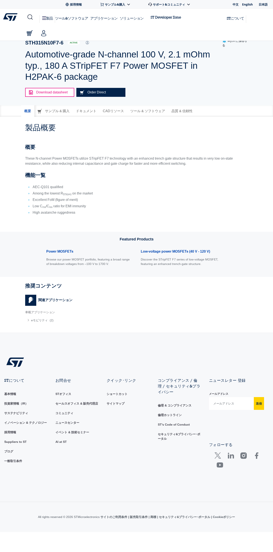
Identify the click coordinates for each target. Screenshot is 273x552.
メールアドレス (218, 393)
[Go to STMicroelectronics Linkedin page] (231, 456)
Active (74, 42)
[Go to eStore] (30, 33)
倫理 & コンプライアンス (175, 405)
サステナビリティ (16, 413)
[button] (30, 17)
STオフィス (63, 394)
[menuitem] (78, 320)
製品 (49, 18)
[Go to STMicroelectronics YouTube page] (220, 466)
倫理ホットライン (170, 415)
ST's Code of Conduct (174, 424)
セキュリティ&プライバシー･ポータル (184, 517)
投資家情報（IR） (16, 403)
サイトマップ (116, 403)
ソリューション (132, 18)
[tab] (27, 111)
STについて (235, 18)
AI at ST (61, 441)
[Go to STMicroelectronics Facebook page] (256, 456)
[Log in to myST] (43, 33)
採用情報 (10, 432)
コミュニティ (64, 413)
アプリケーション (104, 18)
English (247, 4)
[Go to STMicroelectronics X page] (219, 456)
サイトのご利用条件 (114, 517)
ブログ (8, 451)
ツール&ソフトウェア (71, 18)
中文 (236, 4)
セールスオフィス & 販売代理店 (76, 403)
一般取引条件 (13, 461)
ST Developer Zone (166, 17)
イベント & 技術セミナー (72, 432)
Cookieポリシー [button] (223, 517)
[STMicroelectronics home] (11, 17)
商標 (153, 517)
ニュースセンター (67, 422)
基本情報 (10, 394)
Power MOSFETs (59, 251)
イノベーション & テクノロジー (25, 422)
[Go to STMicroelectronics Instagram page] (243, 456)
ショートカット (117, 394)
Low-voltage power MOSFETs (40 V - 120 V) (175, 251)
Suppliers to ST (15, 441)
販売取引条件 (139, 517)
